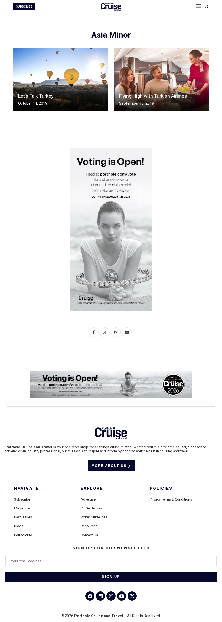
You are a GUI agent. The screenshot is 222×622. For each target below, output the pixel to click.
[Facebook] (89, 596)
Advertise (88, 499)
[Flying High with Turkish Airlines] (161, 79)
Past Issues (23, 517)
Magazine (22, 508)
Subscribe (22, 499)
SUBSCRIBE (24, 6)
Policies (161, 488)
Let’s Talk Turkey (36, 96)
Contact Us (89, 535)
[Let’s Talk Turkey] (60, 79)
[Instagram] (111, 596)
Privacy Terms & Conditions (171, 499)
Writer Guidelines (94, 517)
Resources (89, 526)
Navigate (26, 488)
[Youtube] (121, 596)
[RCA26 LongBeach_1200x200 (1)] (111, 373)
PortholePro (23, 535)
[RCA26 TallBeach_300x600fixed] (111, 150)
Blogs (18, 526)
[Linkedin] (100, 596)
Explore (92, 488)
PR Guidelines (91, 508)
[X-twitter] (132, 596)
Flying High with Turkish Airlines (153, 96)
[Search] (206, 7)
